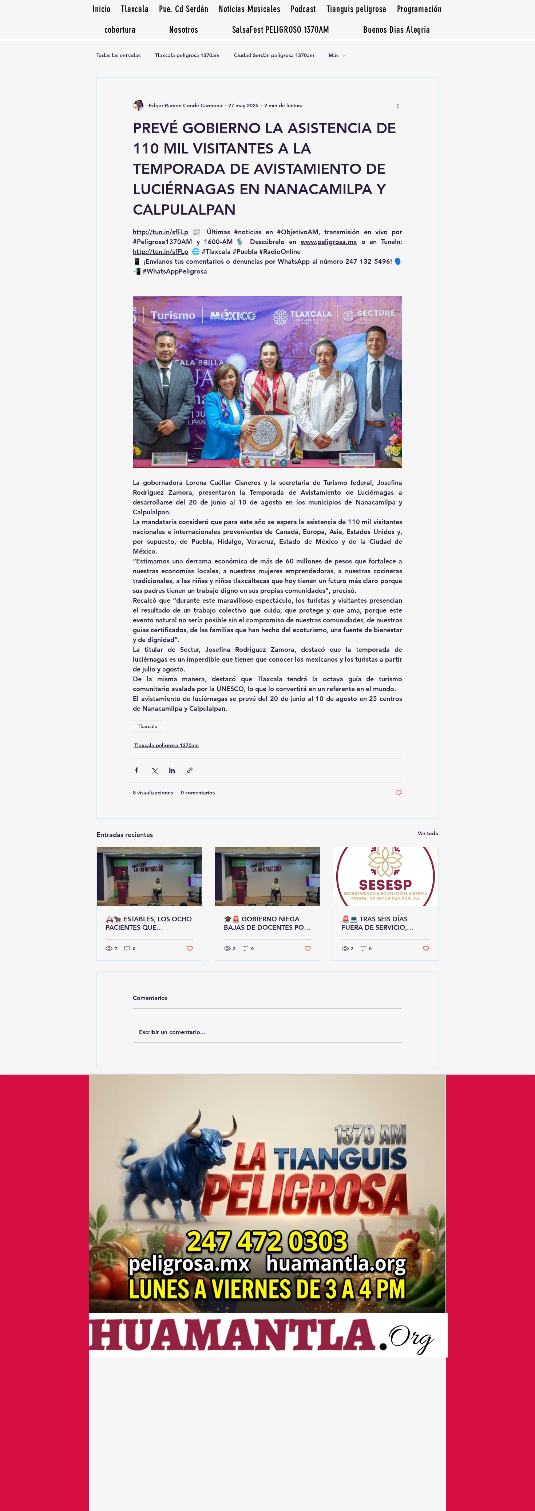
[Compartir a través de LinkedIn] (172, 770)
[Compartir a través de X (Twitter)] (154, 770)
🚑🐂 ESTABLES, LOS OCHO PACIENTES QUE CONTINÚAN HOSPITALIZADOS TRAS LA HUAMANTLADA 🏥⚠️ (149, 923)
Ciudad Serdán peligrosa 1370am (274, 55)
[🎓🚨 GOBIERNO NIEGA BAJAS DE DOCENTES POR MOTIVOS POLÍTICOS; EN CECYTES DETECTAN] (267, 876)
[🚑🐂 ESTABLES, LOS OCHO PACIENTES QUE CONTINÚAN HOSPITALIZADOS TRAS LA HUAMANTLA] (149, 876)
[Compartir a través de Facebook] (136, 770)
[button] (396, 30)
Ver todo (428, 833)
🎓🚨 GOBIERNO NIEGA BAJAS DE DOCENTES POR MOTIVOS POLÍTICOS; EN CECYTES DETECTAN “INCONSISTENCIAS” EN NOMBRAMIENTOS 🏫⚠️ (266, 923)
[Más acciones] (397, 105)
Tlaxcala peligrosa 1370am (187, 55)
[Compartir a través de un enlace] (189, 770)
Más (333, 55)
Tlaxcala (148, 726)
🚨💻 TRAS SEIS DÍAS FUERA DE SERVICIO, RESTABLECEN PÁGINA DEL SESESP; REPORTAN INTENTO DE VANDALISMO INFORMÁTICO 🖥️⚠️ (384, 923)
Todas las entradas (118, 55)
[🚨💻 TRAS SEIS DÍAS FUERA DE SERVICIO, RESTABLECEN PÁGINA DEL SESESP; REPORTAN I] (385, 876)
